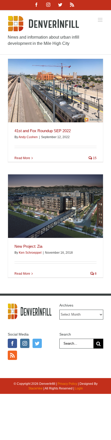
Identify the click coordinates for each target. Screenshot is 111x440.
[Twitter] (37, 343)
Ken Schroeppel (30, 252)
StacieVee (35, 388)
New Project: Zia (28, 246)
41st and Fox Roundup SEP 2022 (42, 131)
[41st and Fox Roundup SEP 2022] (55, 90)
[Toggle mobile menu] (100, 20)
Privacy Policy (67, 384)
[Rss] (12, 355)
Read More (22, 158)
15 (94, 158)
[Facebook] (12, 343)
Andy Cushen (28, 137)
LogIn (79, 388)
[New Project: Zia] (55, 206)
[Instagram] (24, 343)
